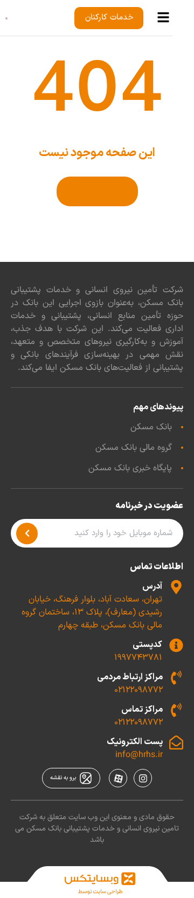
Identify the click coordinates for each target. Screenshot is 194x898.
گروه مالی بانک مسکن (133, 447)
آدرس (152, 586)
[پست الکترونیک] (176, 742)
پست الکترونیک (135, 741)
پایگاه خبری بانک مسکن (130, 468)
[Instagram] (143, 778)
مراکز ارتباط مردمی (130, 677)
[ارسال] (27, 533)
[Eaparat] (118, 778)
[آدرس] (176, 587)
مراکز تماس (142, 709)
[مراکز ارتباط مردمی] (176, 678)
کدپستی (147, 644)
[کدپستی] (176, 645)
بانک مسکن (151, 427)
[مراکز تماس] (176, 710)
